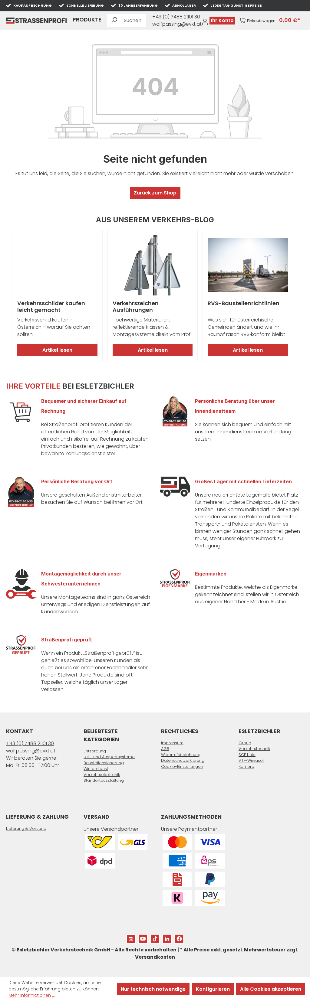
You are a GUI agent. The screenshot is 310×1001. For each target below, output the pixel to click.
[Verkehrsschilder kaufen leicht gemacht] (57, 265)
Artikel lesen (57, 350)
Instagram (131, 937)
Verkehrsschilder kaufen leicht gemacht (51, 306)
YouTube (143, 937)
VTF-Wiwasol (251, 760)
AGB (165, 749)
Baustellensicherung (104, 763)
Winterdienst (96, 768)
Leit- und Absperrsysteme (109, 757)
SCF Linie (247, 755)
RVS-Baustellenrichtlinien (243, 303)
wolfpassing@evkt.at (177, 24)
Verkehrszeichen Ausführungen (136, 306)
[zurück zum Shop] (36, 20)
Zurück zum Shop (155, 192)
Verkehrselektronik (102, 775)
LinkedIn (167, 937)
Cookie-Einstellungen (182, 766)
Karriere (246, 766)
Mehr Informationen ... (31, 995)
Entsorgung (95, 751)
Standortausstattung (104, 780)
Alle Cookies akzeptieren (270, 989)
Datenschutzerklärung (182, 760)
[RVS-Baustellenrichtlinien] (248, 265)
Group (245, 743)
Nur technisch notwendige (153, 989)
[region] (155, 296)
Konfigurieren (213, 989)
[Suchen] (114, 20)
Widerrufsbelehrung (180, 755)
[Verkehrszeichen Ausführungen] (153, 265)
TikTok (155, 937)
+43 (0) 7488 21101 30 (176, 16)
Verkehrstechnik (254, 749)
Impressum (172, 743)
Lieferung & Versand (26, 828)
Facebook (179, 937)
